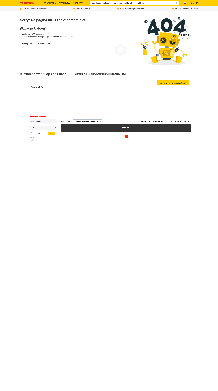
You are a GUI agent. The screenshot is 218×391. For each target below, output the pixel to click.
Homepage (27, 44)
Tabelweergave (145, 121)
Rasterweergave (158, 121)
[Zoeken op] (177, 3)
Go (51, 133)
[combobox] (134, 3)
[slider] (32, 140)
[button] (43, 121)
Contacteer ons (43, 44)
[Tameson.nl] (27, 3)
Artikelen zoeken (173, 83)
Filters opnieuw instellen (38, 116)
